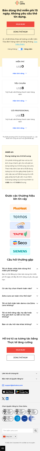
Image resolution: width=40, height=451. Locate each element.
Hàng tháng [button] (12, 49)
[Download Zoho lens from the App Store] (8, 392)
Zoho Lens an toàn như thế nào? (16, 296)
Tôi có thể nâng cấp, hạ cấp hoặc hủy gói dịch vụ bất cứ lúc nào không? (17, 315)
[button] (20, 49)
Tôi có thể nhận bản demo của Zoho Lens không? (18, 304)
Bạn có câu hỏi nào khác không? (17, 324)
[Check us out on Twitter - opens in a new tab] (3, 398)
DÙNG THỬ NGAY (20, 32)
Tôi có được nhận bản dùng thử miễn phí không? (16, 270)
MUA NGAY (20, 24)
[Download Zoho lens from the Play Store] (22, 392)
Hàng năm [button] (28, 49)
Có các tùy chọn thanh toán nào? (17, 288)
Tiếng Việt (9, 436)
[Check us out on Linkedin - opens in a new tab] (7, 398)
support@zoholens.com (14, 385)
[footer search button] (35, 430)
